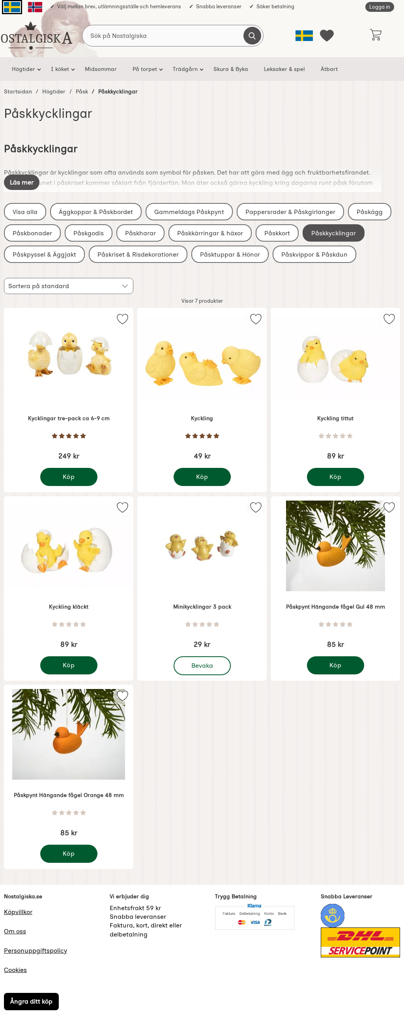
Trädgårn (185, 69)
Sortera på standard (38, 286)
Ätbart (329, 69)
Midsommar (101, 69)
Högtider (23, 69)
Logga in (379, 7)
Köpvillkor (18, 912)
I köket (60, 69)
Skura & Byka (230, 69)
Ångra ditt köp (31, 1001)
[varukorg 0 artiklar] (375, 35)
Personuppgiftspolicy (35, 950)
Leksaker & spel (284, 69)
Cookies (15, 970)
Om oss (15, 931)
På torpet (145, 69)
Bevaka (202, 663)
